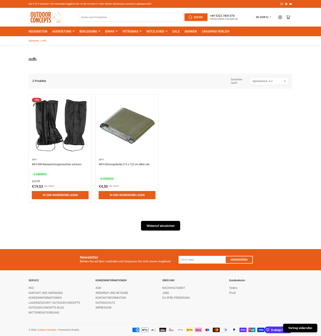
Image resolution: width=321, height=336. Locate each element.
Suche (198, 17)
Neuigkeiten (38, 31)
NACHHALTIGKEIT (173, 288)
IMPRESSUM (103, 307)
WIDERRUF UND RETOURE (111, 293)
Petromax (130, 31)
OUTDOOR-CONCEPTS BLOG (46, 307)
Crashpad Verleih (215, 31)
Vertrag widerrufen (300, 328)
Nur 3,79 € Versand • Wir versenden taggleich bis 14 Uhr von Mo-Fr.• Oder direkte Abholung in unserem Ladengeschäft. (90, 3)
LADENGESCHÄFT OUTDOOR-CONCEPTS (54, 302)
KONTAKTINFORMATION (110, 297)
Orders (233, 288)
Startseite (34, 40)
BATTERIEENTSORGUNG (44, 312)
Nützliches (155, 31)
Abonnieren (239, 259)
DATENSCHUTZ (105, 302)
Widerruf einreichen (161, 226)
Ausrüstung (61, 31)
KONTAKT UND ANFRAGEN (46, 293)
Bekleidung (88, 31)
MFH (34, 159)
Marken (191, 31)
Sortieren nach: (236, 81)
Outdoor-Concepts (46, 329)
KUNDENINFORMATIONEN (45, 297)
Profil (232, 293)
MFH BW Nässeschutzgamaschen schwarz (57, 164)
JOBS (165, 293)
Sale (176, 31)
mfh (44, 40)
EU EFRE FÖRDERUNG (176, 297)
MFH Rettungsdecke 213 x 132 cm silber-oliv (124, 164)
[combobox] (143, 17)
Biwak (109, 31)
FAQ (31, 288)
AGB (98, 288)
